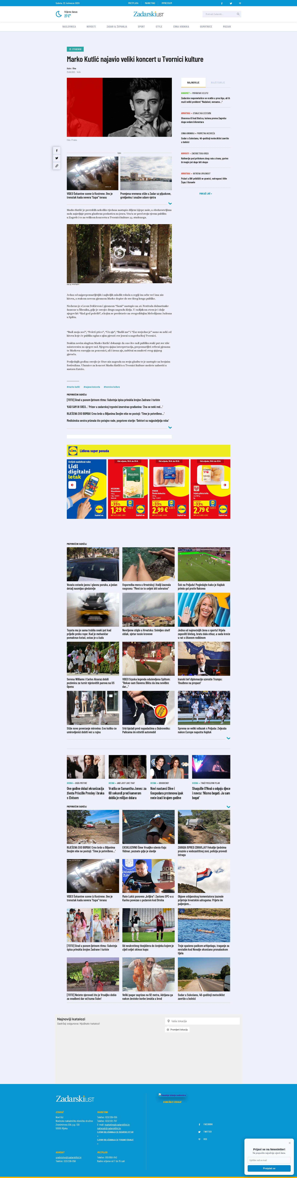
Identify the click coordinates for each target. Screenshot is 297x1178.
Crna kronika (181, 26)
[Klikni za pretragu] (238, 14)
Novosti (91, 26)
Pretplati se (269, 1168)
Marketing (150, 3)
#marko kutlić (73, 386)
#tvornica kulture (112, 386)
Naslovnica (69, 26)
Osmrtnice (206, 26)
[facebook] (222, 2)
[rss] (240, 2)
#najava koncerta (92, 386)
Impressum (167, 3)
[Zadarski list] (148, 14)
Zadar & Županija (117, 26)
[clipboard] (57, 166)
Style (159, 26)
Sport (141, 26)
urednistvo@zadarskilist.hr (69, 1157)
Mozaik (227, 26)
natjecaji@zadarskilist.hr (109, 1128)
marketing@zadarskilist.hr (117, 1124)
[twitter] (231, 2)
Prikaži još (205, 193)
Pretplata (133, 3)
